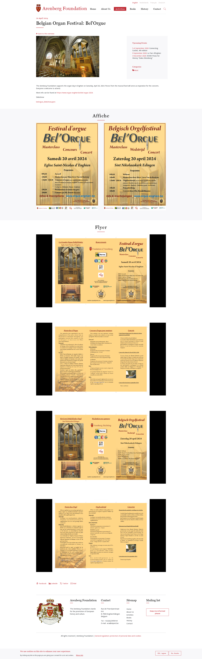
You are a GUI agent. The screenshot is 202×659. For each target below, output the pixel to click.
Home (93, 8)
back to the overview (46, 34)
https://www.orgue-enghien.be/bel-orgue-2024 (75, 93)
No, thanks (175, 653)
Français (153, 3)
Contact (157, 8)
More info (79, 655)
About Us (105, 8)
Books (133, 8)
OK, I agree (162, 653)
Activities (120, 8)
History (144, 8)
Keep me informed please (157, 612)
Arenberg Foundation (64, 8)
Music (136, 70)
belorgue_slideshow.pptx (45, 102)
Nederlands (144, 3)
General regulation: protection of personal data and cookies (118, 636)
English (135, 3)
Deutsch (162, 3)
